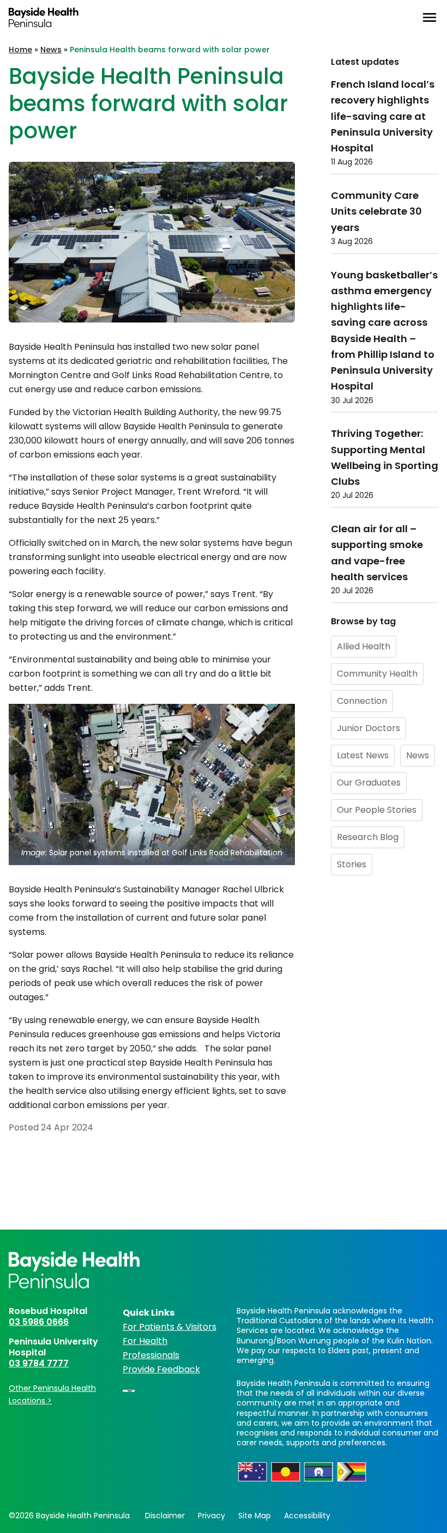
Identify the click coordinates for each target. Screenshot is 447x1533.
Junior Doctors (368, 728)
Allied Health (363, 646)
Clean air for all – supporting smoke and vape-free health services (377, 552)
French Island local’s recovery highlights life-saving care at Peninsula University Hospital (382, 116)
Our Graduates (369, 782)
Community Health (377, 673)
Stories (351, 864)
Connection (362, 701)
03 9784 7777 (39, 1363)
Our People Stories (376, 810)
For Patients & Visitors (169, 1327)
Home (20, 49)
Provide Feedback (161, 1369)
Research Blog (367, 837)
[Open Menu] (429, 17)
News (51, 49)
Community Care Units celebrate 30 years (376, 211)
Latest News (363, 755)
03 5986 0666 (39, 1322)
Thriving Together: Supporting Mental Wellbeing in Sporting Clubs (384, 457)
